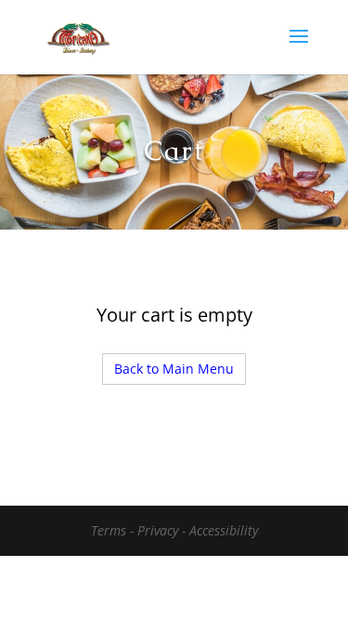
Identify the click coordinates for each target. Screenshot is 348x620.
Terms (110, 530)
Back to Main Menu (174, 368)
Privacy (159, 530)
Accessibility (223, 530)
